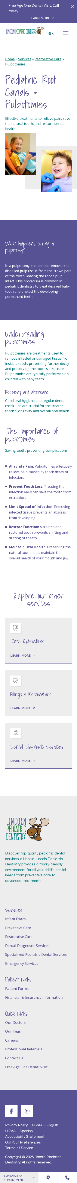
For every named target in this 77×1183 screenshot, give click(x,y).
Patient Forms (17, 988)
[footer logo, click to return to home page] (27, 829)
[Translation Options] (52, 32)
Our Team (13, 1031)
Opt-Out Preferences (23, 1142)
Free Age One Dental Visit (26, 1066)
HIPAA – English (45, 1125)
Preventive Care (18, 927)
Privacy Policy (16, 1125)
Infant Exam (15, 918)
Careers (11, 1040)
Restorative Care (48, 59)
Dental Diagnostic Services (27, 945)
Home (10, 59)
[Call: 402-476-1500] (67, 1177)
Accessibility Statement (24, 1137)
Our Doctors (15, 1022)
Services (24, 59)
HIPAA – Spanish (19, 1131)
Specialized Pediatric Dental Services (36, 954)
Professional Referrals (23, 1049)
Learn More (40, 18)
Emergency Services (21, 963)
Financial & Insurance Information (34, 997)
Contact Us (14, 1058)
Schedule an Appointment (14, 1178)
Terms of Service (19, 1148)
